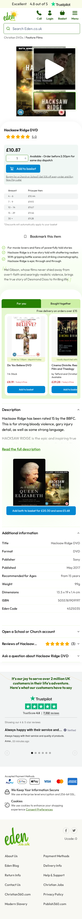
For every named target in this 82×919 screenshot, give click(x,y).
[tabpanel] (41, 353)
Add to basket (26, 169)
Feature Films (34, 37)
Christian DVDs (13, 37)
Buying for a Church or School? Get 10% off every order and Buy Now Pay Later (39, 178)
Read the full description (21, 449)
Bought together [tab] (61, 303)
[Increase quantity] (25, 158)
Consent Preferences (39, 809)
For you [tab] (21, 303)
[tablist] (41, 303)
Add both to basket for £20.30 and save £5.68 (41, 510)
